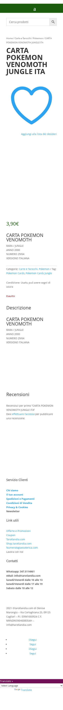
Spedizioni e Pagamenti (20, 498)
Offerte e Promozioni (18, 531)
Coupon (10, 535)
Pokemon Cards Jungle (39, 273)
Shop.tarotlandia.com (18, 543)
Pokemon (38, 38)
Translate (26, 690)
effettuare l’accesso (23, 414)
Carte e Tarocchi (23, 38)
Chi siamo (12, 490)
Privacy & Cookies (17, 507)
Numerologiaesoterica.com (22, 547)
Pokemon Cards (15, 273)
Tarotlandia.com (15, 539)
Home (9, 38)
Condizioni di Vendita (19, 503)
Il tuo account (14, 494)
